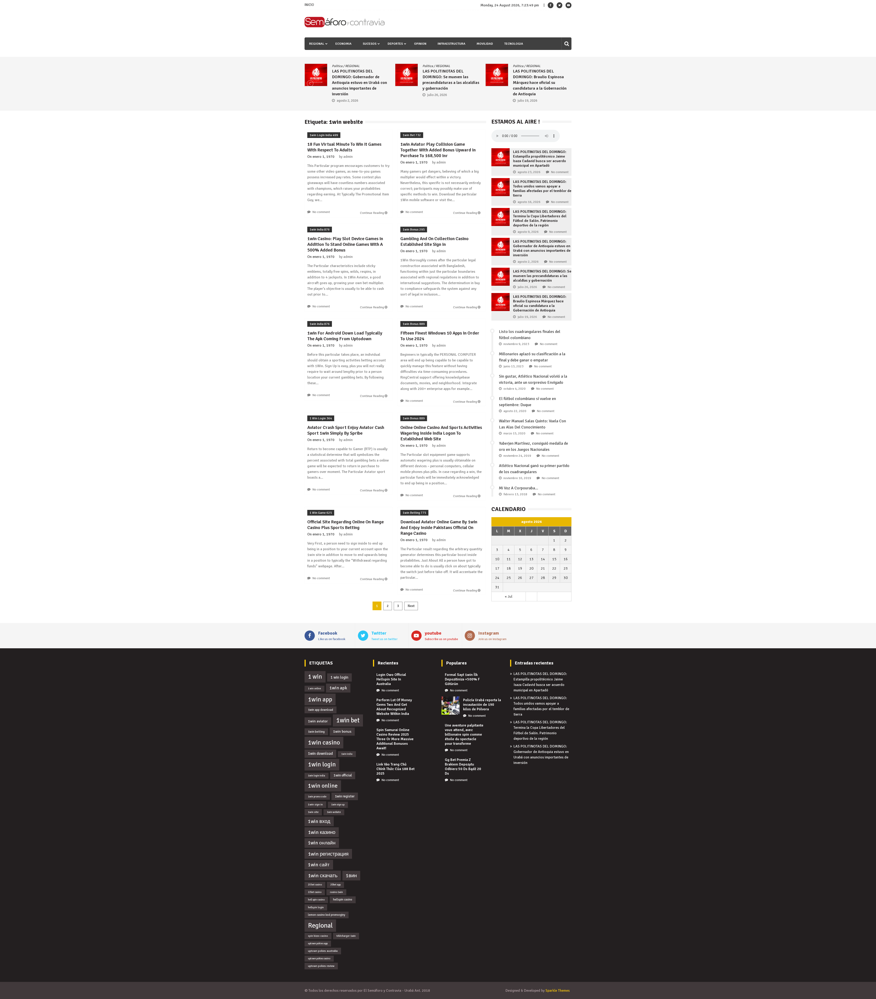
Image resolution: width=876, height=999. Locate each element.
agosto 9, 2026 (528, 232)
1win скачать (322, 875)
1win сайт (319, 865)
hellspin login (316, 907)
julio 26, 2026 (527, 287)
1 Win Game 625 (321, 513)
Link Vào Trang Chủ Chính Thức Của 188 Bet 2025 (395, 769)
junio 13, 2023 (513, 366)
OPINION (420, 44)
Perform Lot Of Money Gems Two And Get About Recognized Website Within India (394, 707)
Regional (320, 925)
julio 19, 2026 (364, 101)
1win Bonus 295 (414, 229)
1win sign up (337, 804)
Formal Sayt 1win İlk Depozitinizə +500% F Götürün (462, 679)
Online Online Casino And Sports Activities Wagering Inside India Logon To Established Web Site (441, 433)
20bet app (335, 884)
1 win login (339, 677)
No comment (321, 212)
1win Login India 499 (324, 135)
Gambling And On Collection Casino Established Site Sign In (434, 241)
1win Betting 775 (414, 513)
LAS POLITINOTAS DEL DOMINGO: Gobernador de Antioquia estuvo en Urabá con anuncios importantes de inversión (542, 248)
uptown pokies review (321, 966)
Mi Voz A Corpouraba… (518, 487)
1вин (351, 876)
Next (411, 606)
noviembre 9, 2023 (516, 344)
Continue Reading (372, 213)
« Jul (508, 596)
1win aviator (318, 721)
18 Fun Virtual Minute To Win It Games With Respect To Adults (344, 147)
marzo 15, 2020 (514, 433)
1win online (323, 785)
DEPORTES (395, 44)
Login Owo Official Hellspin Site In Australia (391, 679)
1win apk (338, 688)
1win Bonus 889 (414, 324)
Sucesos (369, 44)
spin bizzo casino (318, 935)
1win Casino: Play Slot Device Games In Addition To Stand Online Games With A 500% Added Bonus (345, 244)
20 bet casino (315, 884)
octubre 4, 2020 (514, 389)
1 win (315, 676)
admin (348, 156)
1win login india (316, 775)
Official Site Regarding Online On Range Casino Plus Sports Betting (345, 524)
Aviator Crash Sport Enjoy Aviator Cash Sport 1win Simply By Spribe (345, 430)
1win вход (319, 821)
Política (355, 66)
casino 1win (336, 892)
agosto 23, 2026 (529, 172)
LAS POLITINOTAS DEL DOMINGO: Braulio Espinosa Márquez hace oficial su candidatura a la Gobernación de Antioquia (377, 82)
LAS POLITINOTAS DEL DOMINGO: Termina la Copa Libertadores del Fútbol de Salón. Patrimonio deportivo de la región (539, 218)
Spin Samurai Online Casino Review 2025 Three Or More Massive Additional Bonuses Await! (395, 739)
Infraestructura (451, 44)
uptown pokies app (318, 943)
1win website (334, 812)
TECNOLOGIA (513, 44)
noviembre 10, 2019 (517, 478)
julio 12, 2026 (455, 89)
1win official (343, 775)
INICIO (309, 5)
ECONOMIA (343, 44)
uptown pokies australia (323, 951)
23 (566, 568)
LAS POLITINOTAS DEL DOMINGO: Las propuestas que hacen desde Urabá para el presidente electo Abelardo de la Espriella (560, 82)
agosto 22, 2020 (514, 411)
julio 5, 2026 (544, 101)
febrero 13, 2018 (515, 494)
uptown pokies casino (319, 958)
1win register (345, 796)
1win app (320, 699)
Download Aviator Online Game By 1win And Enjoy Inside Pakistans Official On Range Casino (438, 527)
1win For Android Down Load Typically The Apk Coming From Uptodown (344, 336)
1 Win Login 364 (321, 418)
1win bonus (342, 731)
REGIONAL (316, 44)
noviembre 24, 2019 (517, 456)
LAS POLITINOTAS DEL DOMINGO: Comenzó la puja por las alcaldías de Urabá (468, 77)
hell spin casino (316, 899)
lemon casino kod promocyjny (326, 915)
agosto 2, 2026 (528, 262)
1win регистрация (328, 854)
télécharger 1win (346, 935)
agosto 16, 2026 (529, 202)
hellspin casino (342, 899)
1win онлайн (322, 843)
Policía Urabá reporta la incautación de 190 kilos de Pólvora (482, 704)
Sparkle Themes (557, 990)
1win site (313, 812)
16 (566, 559)
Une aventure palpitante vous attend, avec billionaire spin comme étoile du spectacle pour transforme (464, 734)
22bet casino (314, 892)
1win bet (348, 720)
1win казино (321, 832)
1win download (320, 753)
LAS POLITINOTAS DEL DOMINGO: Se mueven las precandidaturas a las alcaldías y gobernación (542, 276)
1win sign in (315, 804)
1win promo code (317, 796)
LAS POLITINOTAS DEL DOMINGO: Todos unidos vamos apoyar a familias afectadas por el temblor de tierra (542, 188)
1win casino (324, 742)
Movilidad (485, 44)
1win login (322, 764)
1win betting (316, 732)
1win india (346, 753)
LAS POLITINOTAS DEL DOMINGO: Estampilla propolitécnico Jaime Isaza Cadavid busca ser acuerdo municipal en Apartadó (539, 159)
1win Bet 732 (412, 135)
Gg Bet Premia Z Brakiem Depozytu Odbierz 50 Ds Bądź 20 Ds (463, 767)
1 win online (314, 688)
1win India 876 (320, 229)
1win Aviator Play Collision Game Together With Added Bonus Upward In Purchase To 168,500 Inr (438, 149)
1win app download (320, 710)
